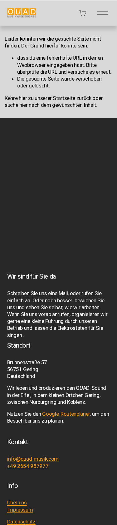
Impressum (20, 510)
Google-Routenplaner (66, 414)
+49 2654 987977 (28, 466)
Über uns (17, 502)
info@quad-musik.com (33, 459)
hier (23, 98)
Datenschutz (21, 521)
